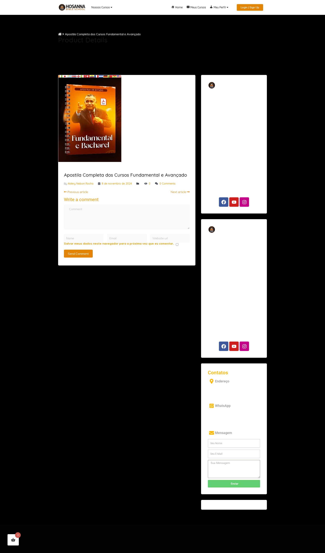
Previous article (77, 192)
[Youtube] (234, 202)
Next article (179, 192)
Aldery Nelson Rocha (80, 183)
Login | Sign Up (250, 7)
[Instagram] (244, 202)
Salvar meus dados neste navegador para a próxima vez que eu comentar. (119, 244)
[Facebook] (223, 202)
